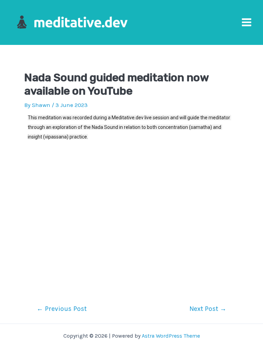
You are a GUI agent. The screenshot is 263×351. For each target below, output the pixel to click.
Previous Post (62, 308)
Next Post (207, 308)
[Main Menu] (246, 22)
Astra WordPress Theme (171, 335)
